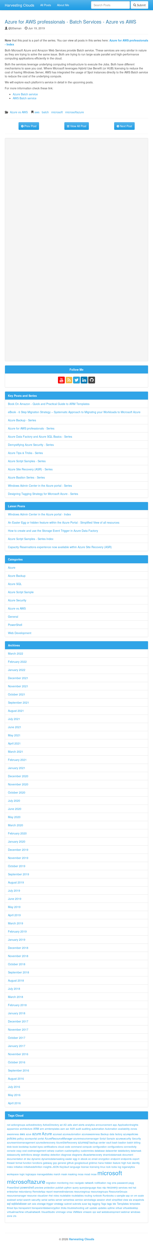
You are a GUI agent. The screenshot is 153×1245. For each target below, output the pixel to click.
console (11, 1150)
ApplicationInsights (128, 1124)
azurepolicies (130, 1134)
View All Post (77, 126)
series (51, 1199)
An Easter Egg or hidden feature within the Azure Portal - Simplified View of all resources (63, 522)
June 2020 (14, 809)
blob (9, 1146)
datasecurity (13, 1154)
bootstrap (24, 1146)
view (125, 1199)
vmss (69, 1211)
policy (20, 1138)
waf (99, 1211)
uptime (111, 1208)
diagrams (77, 1154)
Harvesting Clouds (19, 5)
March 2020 (15, 825)
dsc (29, 1158)
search (27, 1199)
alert (75, 1124)
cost (24, 1150)
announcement (104, 1124)
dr (25, 1158)
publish (60, 1187)
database (100, 1150)
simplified (117, 1199)
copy (19, 1150)
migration (51, 1182)
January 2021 (16, 768)
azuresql (83, 1142)
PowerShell (15, 625)
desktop (45, 1154)
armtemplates (52, 1128)
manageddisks (45, 1174)
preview (39, 1187)
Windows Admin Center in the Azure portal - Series (40, 486)
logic (22, 1174)
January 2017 (16, 1046)
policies (11, 1138)
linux (102, 1166)
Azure (11, 567)
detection (55, 1154)
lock (108, 1166)
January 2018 (16, 1013)
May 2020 (14, 817)
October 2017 (16, 1038)
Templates (123, 1204)
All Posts (45, 5)
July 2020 (14, 801)
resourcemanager (16, 1195)
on (131, 1195)
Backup (105, 1134)
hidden (108, 1162)
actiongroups (18, 1124)
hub (129, 1162)
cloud (61, 1146)
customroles (87, 1150)
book (15, 1146)
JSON (55, 1166)
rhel (51, 1195)
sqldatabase (19, 1204)
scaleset (11, 1199)
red (130, 1187)
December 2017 (18, 1021)
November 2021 (18, 686)
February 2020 (17, 833)
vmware (87, 1211)
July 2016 (14, 1087)
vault (108, 1142)
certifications (50, 1146)
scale (141, 1195)
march (57, 1174)
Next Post (125, 126)
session (101, 1199)
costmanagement (36, 1150)
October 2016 (16, 1062)
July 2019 (14, 890)
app (115, 1124)
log (119, 1166)
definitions (26, 1154)
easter (68, 1158)
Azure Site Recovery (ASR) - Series (30, 469)
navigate (79, 1182)
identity (136, 1162)
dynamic (36, 1158)
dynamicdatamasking (53, 1158)
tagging (96, 1203)
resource (32, 1195)
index (10, 1166)
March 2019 (15, 923)
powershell (27, 1187)
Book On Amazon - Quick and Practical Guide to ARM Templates (48, 404)
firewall (11, 1162)
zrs (14, 1215)
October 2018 (16, 964)
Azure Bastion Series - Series (26, 477)
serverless (68, 1199)
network (89, 1183)
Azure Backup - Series (22, 420)
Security (136, 1138)
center (102, 1142)
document (127, 1154)
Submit (141, 5)
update (93, 1208)
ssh (29, 1203)
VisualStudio (48, 1211)
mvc (71, 1182)
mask (64, 1174)
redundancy (25, 1191)
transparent (25, 1208)
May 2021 (14, 735)
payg (131, 1182)
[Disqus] (76, 196)
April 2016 (14, 1103)
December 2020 (18, 776)
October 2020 (16, 792)
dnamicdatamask (112, 1154)
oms (114, 1182)
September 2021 (18, 702)
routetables (78, 1195)
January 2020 (16, 841)
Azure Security (17, 600)
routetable (65, 1195)
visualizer (42, 1195)
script (20, 1199)
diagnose (66, 1154)
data (112, 1134)
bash (115, 1142)
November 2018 (18, 956)
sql (9, 1204)
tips (16, 1208)
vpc (94, 1211)
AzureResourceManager (59, 1138)
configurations (115, 1146)
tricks (64, 1208)
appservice (13, 1128)
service (79, 1199)
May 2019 (14, 907)
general (62, 1162)
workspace (13, 1174)
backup (93, 1142)
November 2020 (18, 784)
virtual (119, 1208)
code (67, 1146)
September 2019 (18, 874)
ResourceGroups (118, 1191)
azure (36, 1133)
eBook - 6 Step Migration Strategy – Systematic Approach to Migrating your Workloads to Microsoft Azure (74, 412)
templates (135, 1203)
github (70, 1162)
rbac (99, 1187)
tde (114, 1203)
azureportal (31, 1138)
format (19, 1162)
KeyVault (64, 1166)
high (123, 1162)
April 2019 (14, 915)
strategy (59, 1204)
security (36, 1200)
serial (44, 1199)
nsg (109, 1182)
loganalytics (128, 1166)
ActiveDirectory (51, 1124)
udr (87, 1208)
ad (61, 1124)
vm (135, 1195)
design (36, 1154)
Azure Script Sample (21, 592)
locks (114, 1166)
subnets (77, 1203)
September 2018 (18, 972)
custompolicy (72, 1150)
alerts (81, 1124)
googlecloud (81, 1162)
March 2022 (15, 653)
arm (42, 1128)
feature (117, 1162)
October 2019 (16, 866)
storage (41, 1204)
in (79, 1158)
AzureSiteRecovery (66, 1142)
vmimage (61, 1211)
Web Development (19, 633)
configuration (100, 1146)
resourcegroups (99, 1191)
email (95, 1158)
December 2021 (18, 678)
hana (101, 1162)
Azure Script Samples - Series (27, 461)
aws (36, 112)
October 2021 (16, 694)
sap (128, 1195)
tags (109, 1204)
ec (89, 1158)
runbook (97, 1195)
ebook (84, 1158)
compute (87, 1146)
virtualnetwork (32, 1212)
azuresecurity (123, 1138)
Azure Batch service (25, 94)
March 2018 (15, 997)
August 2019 (16, 882)
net (8, 1124)
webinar (125, 1211)
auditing (86, 1128)
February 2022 (17, 662)
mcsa (80, 1174)
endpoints (126, 1158)
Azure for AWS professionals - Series (31, 428)
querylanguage (87, 1187)
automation (97, 1129)
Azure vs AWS (19, 112)
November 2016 (18, 1054)
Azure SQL (15, 584)
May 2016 (14, 1095)
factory (118, 1134)
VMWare (77, 1211)
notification (100, 1182)
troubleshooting (75, 1208)
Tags (103, 1203)
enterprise (12, 1191)
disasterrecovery (92, 1154)
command (76, 1146)
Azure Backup (17, 576)
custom (59, 1150)
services (123, 1187)
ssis (34, 1203)
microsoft (57, 112)
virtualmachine (15, 1212)
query (76, 1187)
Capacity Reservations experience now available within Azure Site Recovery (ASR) (60, 547)
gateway (47, 1162)
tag (89, 1203)
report (49, 1191)
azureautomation (72, 1134)
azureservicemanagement (21, 1142)
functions (37, 1162)
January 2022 (16, 670)
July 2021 (14, 719)
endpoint (115, 1158)
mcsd (87, 1174)
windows (135, 1211)
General (13, 617)
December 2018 (18, 948)
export (135, 1158)
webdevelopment (111, 1211)
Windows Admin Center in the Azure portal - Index (39, 514)
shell (108, 1199)
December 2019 (18, 850)
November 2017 (18, 1029)
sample (121, 1195)
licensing (94, 1166)
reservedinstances (63, 1191)
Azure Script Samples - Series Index (30, 539)
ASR (72, 1128)
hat (134, 1187)
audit (78, 1128)
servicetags (90, 1199)
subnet (68, 1203)
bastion (122, 1142)
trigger (49, 1203)
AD (65, 1124)
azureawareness (91, 1134)
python (68, 1187)
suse (84, 1203)
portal (41, 1138)
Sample (111, 1138)
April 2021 (14, 743)
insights (47, 1166)
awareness (13, 1134)
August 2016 (16, 1079)
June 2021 (14, 727)
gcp (55, 1162)
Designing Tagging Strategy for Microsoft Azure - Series (43, 494)
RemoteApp (38, 1191)
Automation (111, 1128)
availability (124, 1128)
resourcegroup (82, 1191)
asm (62, 1128)
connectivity (130, 1146)
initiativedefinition (33, 1166)
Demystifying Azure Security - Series (31, 445)
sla (130, 1199)
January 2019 (16, 940)
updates (102, 1208)
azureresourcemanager (86, 1138)
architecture (26, 1128)
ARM (36, 1129)
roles (56, 1195)
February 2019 (17, 931)
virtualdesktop (130, 1208)
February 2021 (17, 760)
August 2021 (16, 711)
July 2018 (14, 989)
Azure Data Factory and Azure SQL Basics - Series (40, 436)
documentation (15, 1158)
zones (133, 1128)
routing (88, 1195)
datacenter (111, 1150)
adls (70, 1124)
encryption (104, 1158)
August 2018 (16, 980)
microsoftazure (74, 112)
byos (40, 1146)
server (59, 1199)
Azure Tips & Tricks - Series (25, 453)
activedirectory (34, 1124)
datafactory (124, 1150)
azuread (57, 1134)
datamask (136, 1150)
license (85, 1166)
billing (137, 1142)
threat (10, 1208)
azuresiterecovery (45, 1142)
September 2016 (18, 1070)
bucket (33, 1146)
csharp (50, 1150)
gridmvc (93, 1162)
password (122, 1182)
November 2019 (18, 858)
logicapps (31, 1174)
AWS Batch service (24, 98)
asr (67, 1128)
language (75, 1166)
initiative (18, 1166)
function (27, 1162)
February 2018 (17, 1005)
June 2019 (14, 899)
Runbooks (108, 1195)
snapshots (138, 1199)
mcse (94, 1174)
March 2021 (15, 752)
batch (45, 112)
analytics (90, 1124)
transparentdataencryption (46, 1208)
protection (49, 1187)
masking (72, 1174)
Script (103, 1138)
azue (28, 1134)
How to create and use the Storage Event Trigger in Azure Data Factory (53, 531)
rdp (104, 1187)
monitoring (63, 1182)
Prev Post (30, 126)
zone (9, 1215)
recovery (112, 1187)
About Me (63, 5)
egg (75, 1158)
